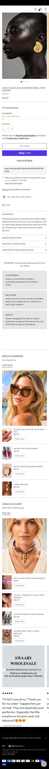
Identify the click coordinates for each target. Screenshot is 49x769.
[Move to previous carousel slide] (3, 670)
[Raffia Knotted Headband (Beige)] (7, 471)
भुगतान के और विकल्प (24, 160)
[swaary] (11, 9)
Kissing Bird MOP (21, 484)
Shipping (6, 189)
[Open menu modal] (45, 9)
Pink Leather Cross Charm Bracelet (30, 578)
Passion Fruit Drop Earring (26, 448)
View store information (13, 183)
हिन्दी (3, 746)
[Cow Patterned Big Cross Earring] (7, 618)
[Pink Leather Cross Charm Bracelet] (7, 582)
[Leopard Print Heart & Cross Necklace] (7, 636)
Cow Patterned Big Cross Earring (29, 614)
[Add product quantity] (11, 128)
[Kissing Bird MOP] (7, 489)
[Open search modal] (35, 9)
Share (7, 205)
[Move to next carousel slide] (46, 670)
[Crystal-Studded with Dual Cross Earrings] (7, 600)
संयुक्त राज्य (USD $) (17, 746)
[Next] (45, 3)
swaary (5, 93)
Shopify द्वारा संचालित (8, 754)
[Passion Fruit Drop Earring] (7, 453)
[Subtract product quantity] (4, 128)
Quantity (6, 124)
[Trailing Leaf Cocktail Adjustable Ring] (7, 435)
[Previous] (3, 3)
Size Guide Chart (11, 107)
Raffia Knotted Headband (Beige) (28, 466)
